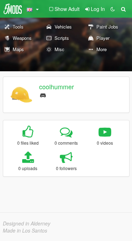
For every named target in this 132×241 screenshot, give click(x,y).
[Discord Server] (43, 94)
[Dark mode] (113, 9)
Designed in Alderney (26, 223)
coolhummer (56, 86)
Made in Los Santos (25, 230)
